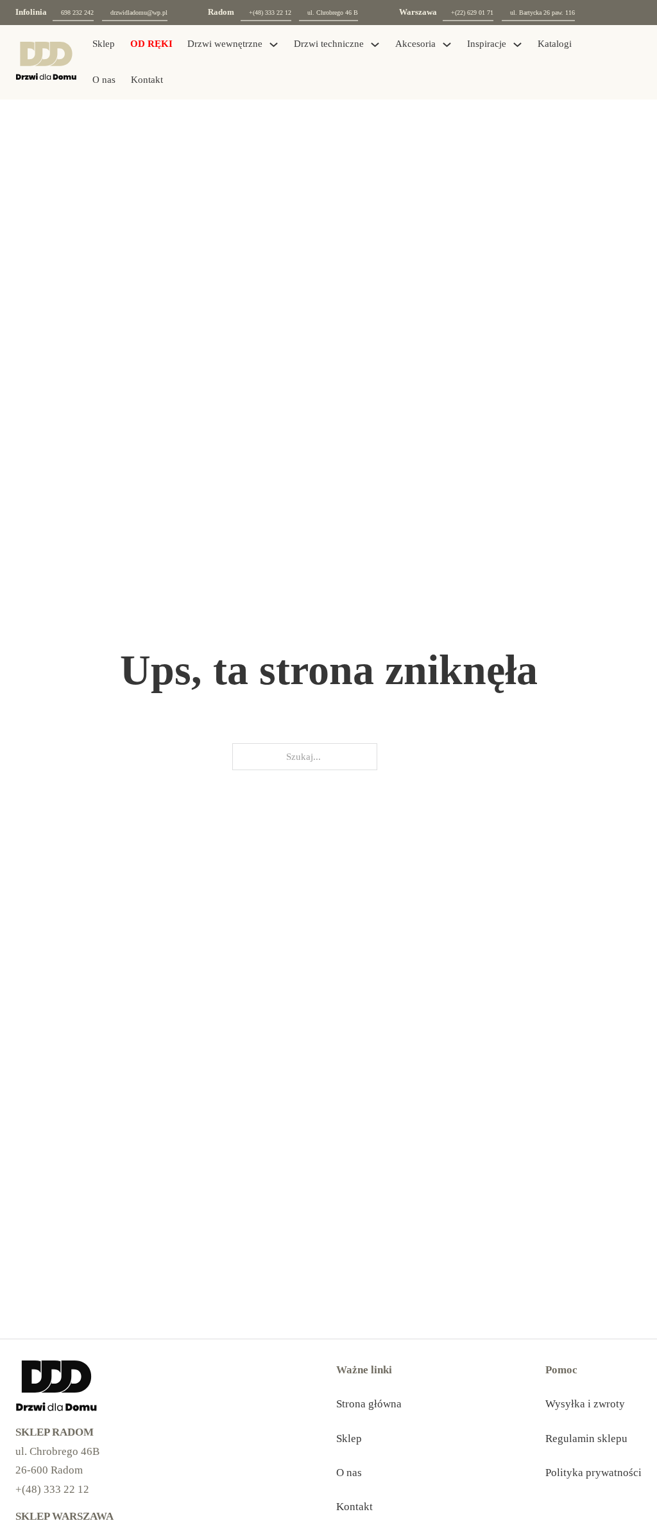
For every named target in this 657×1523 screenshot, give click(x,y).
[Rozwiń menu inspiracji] (517, 44)
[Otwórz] (634, 62)
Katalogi (555, 44)
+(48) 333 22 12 (52, 1489)
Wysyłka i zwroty (585, 1404)
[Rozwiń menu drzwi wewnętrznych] (273, 44)
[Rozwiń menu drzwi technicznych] (375, 44)
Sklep (103, 44)
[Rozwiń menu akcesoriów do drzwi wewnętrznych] (447, 44)
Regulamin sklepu (586, 1438)
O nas (103, 80)
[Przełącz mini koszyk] (608, 62)
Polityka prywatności (593, 1472)
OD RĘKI (151, 44)
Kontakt (147, 80)
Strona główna (369, 1404)
